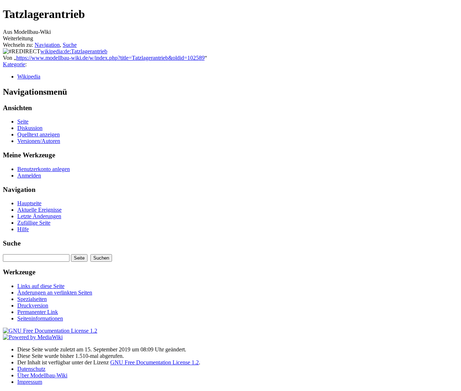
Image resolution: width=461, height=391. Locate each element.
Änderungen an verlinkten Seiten (54, 292)
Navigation (47, 45)
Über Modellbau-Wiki (42, 375)
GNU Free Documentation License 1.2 (154, 362)
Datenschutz (31, 369)
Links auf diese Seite (40, 286)
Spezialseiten (32, 299)
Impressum (29, 382)
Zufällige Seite (33, 223)
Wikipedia (28, 76)
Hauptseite (29, 203)
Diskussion (29, 128)
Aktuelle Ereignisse (39, 210)
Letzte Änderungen (39, 216)
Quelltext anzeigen (38, 134)
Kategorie (14, 64)
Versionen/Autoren (38, 141)
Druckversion (32, 305)
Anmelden (29, 175)
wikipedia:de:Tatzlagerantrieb (73, 51)
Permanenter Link (37, 312)
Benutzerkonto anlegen (43, 169)
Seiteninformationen (40, 318)
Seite (22, 121)
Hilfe (23, 229)
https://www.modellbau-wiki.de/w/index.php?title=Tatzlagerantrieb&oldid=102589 (110, 58)
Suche (70, 45)
